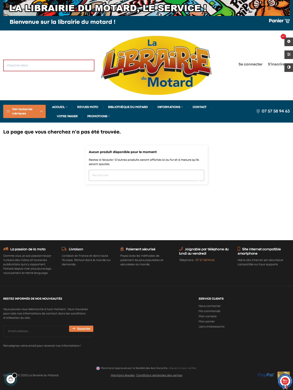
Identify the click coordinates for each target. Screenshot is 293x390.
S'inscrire (276, 64)
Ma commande (209, 311)
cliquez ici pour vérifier (182, 368)
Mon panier (207, 321)
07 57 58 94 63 (276, 111)
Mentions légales (123, 375)
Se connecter (251, 64)
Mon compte (208, 316)
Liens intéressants (212, 326)
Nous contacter (210, 306)
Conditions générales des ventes (159, 375)
